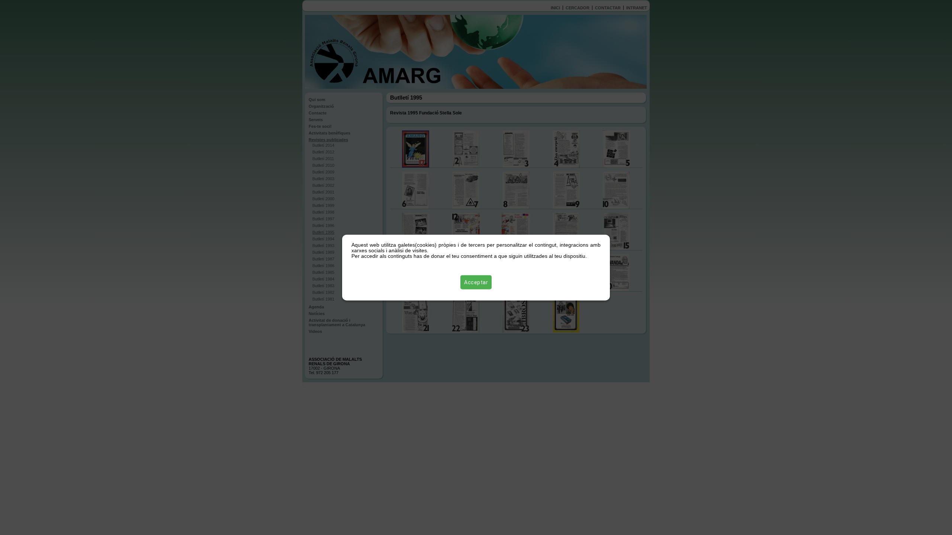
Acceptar (476, 282)
